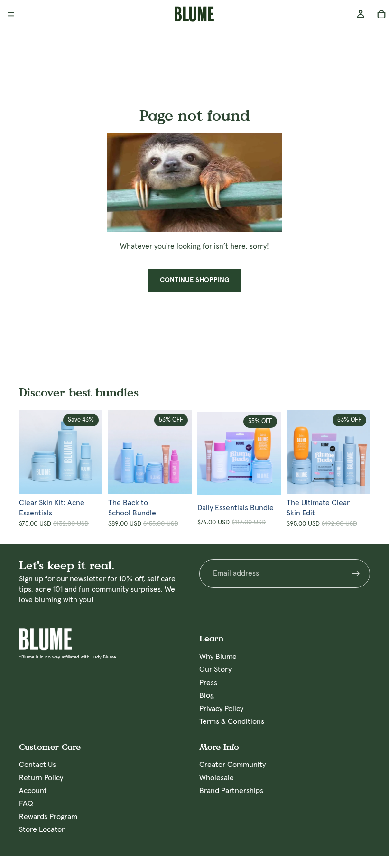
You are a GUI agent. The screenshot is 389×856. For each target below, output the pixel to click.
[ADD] (95, 478)
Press (208, 682)
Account (33, 790)
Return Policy (41, 778)
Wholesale (216, 778)
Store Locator (42, 830)
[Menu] (11, 14)
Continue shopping (195, 280)
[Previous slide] (29, 452)
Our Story (215, 670)
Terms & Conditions (231, 721)
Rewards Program (48, 816)
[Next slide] (92, 452)
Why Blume (218, 656)
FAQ (26, 804)
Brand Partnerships (231, 790)
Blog (206, 696)
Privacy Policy (221, 708)
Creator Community (232, 765)
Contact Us (37, 765)
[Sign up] (356, 573)
